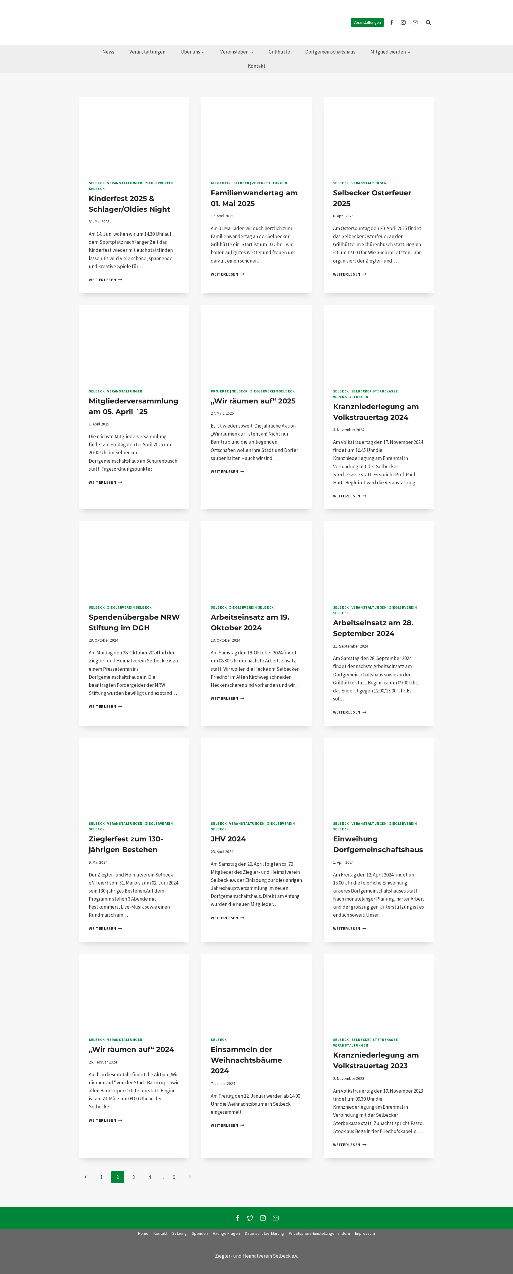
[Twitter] (250, 1218)
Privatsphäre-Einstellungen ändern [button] (319, 1233)
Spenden (200, 1233)
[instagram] (403, 22)
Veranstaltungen (367, 22)
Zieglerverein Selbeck (272, 391)
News (108, 51)
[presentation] (134, 134)
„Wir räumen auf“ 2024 (131, 1049)
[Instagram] (262, 1218)
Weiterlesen (105, 279)
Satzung (179, 1233)
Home (143, 1233)
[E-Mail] (415, 22)
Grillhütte (279, 51)
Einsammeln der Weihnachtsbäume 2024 (246, 1060)
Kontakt (256, 66)
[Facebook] (237, 1218)
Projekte (220, 391)
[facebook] (392, 22)
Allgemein (221, 183)
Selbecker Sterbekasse (375, 391)
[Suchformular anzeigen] (428, 22)
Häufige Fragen (226, 1233)
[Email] (275, 1218)
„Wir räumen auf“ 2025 (253, 401)
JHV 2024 (228, 839)
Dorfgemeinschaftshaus (330, 51)
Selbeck (96, 183)
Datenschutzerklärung (264, 1233)
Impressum (365, 1233)
